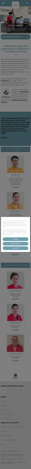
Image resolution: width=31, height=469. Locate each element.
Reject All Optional (15, 243)
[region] (15, 234)
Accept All (15, 248)
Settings (15, 239)
